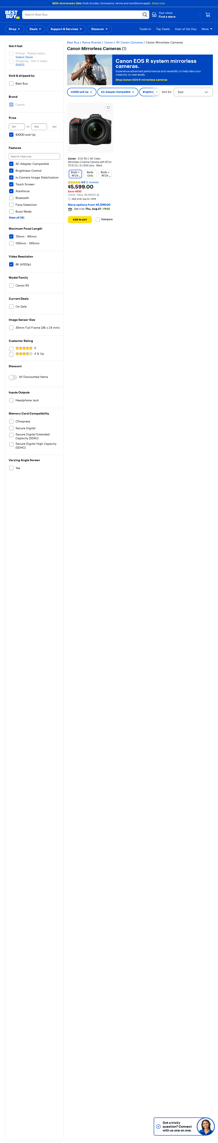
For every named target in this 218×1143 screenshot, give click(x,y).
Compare (107, 219)
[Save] (108, 107)
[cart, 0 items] (207, 14)
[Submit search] (145, 14)
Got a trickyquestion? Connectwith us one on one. (177, 1126)
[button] (163, 15)
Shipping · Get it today (31, 61)
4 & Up (39, 354)
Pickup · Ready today (30, 53)
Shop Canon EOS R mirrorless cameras (141, 79)
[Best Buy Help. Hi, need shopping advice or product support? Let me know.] (206, 1126)
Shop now (158, 3)
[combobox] (193, 92)
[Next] (156, 92)
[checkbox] (81, 92)
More (205, 29)
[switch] (13, 377)
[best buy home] (12, 14)
